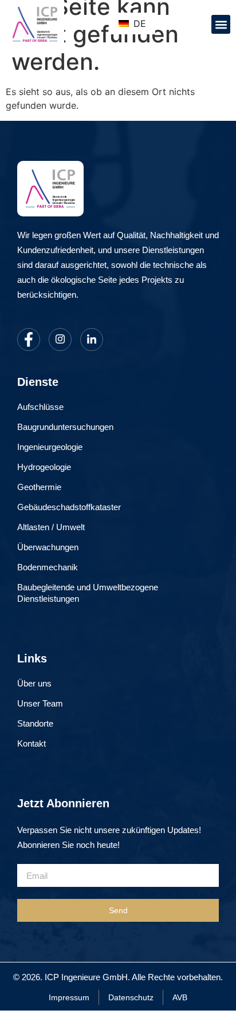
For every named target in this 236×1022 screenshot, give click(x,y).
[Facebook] (28, 339)
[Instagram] (60, 339)
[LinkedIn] (91, 339)
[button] (220, 24)
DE (138, 23)
